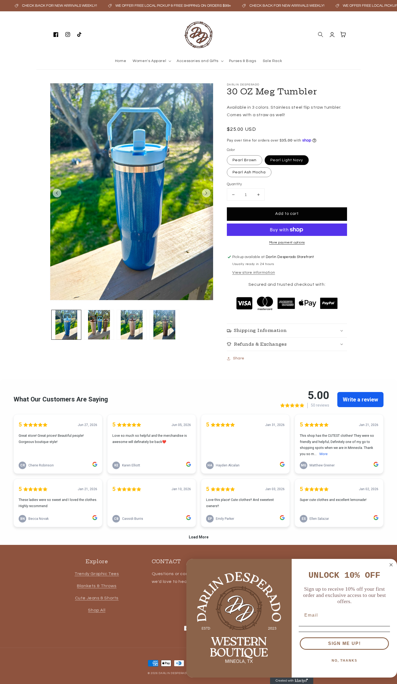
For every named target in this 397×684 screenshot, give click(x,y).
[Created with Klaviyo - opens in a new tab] (291, 681)
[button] (151, 61)
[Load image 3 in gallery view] (132, 325)
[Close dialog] (391, 565)
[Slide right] (206, 193)
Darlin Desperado (174, 673)
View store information (253, 272)
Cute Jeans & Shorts (97, 598)
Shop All (96, 610)
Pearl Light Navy (286, 160)
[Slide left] (57, 193)
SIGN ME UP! (344, 643)
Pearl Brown (245, 160)
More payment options (287, 242)
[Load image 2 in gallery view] (99, 325)
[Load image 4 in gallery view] (164, 325)
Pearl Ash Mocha (249, 172)
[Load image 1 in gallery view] (66, 325)
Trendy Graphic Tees (97, 574)
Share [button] (238, 358)
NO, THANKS (344, 660)
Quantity (234, 184)
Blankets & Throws (96, 586)
